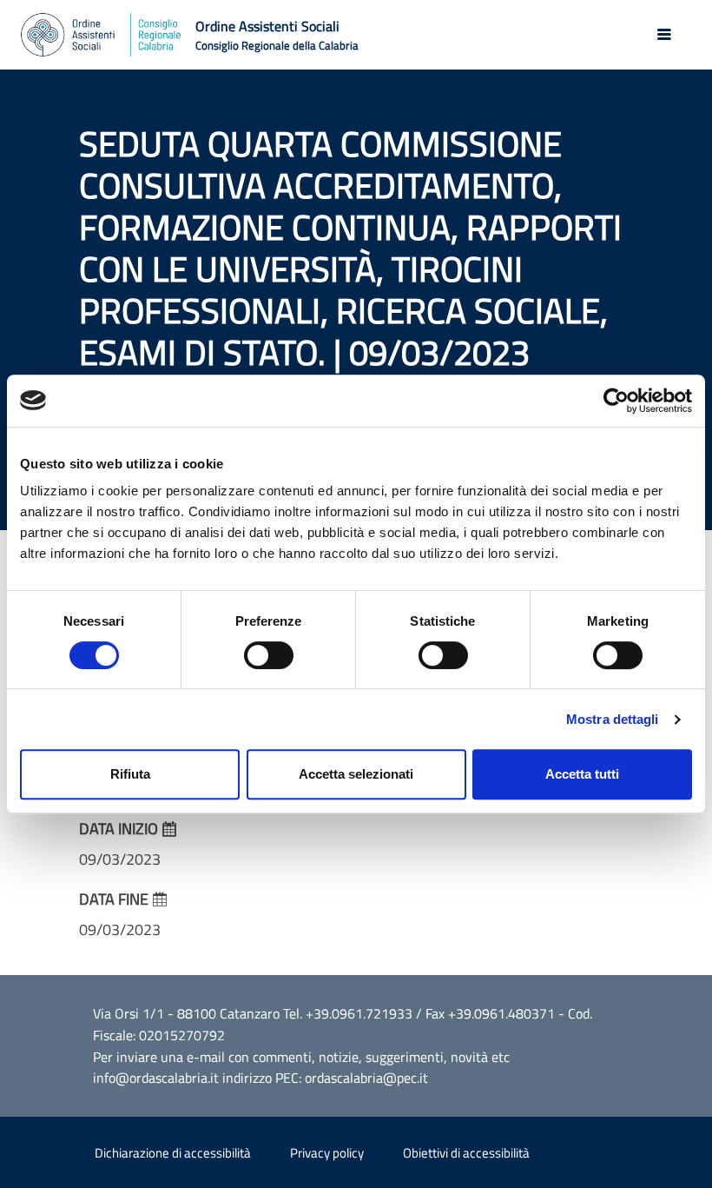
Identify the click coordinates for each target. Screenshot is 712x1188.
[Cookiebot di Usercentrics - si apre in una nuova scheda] (616, 401)
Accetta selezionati (356, 774)
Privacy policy (327, 1153)
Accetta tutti (582, 774)
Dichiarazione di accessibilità (173, 1153)
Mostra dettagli (612, 719)
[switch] (268, 655)
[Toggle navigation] (664, 35)
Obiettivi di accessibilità (466, 1153)
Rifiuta (130, 774)
